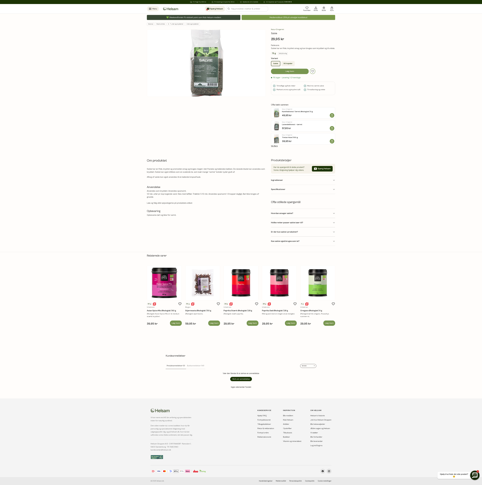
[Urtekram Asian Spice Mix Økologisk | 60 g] (164, 282)
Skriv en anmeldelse (241, 379)
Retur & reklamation (265, 428)
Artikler (286, 424)
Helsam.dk (160, 481)
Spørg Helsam (324, 168)
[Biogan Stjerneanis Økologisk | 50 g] (202, 282)
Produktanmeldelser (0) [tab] (176, 366)
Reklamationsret (264, 437)
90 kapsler (288, 64)
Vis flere (274, 146)
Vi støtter (314, 433)
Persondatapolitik (295, 481)
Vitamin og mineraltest (292, 441)
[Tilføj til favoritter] (312, 71)
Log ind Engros (316, 445)
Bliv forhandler (316, 437)
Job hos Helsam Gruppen (320, 420)
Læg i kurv (290, 71)
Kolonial (150, 24)
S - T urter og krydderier (175, 24)
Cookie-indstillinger (324, 481)
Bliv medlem (288, 416)
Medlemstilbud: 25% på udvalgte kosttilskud (288, 17)
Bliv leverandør (316, 441)
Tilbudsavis (287, 433)
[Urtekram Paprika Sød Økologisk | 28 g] (279, 282)
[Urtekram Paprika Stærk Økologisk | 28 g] (241, 282)
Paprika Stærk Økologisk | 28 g (238, 310)
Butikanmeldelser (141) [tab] (195, 366)
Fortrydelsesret (264, 420)
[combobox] (247, 9)
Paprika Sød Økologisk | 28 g (275, 310)
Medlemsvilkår (281, 481)
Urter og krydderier (193, 24)
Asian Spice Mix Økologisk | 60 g (161, 310)
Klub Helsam (288, 420)
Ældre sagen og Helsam (320, 428)
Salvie (275, 64)
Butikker (286, 437)
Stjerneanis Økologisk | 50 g (198, 310)
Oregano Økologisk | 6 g (311, 310)
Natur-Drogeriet (277, 29)
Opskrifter (287, 428)
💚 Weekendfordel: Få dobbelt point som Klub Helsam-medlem (193, 17)
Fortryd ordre (263, 433)
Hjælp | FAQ (262, 416)
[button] (332, 9)
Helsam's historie (317, 416)
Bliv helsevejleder (317, 424)
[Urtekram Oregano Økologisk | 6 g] (317, 282)
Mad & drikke (160, 24)
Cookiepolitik (309, 481)
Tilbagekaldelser (264, 424)
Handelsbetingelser (266, 481)
